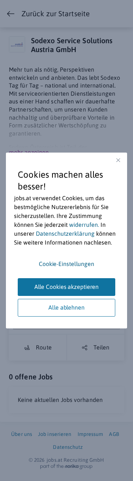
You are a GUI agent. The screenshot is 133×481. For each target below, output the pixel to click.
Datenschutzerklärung (65, 233)
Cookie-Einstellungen (66, 263)
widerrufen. (84, 224)
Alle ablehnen (66, 307)
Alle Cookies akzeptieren (66, 286)
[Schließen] (118, 160)
